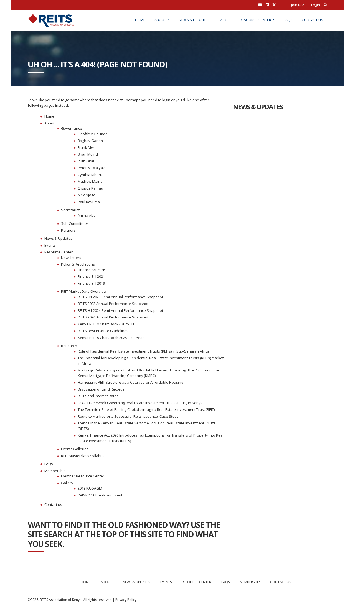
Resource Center (256, 19)
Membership (55, 470)
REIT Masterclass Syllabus (83, 455)
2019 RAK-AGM (90, 488)
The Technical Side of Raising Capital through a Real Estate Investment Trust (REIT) (146, 409)
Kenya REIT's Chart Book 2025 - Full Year (111, 337)
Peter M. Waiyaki (92, 167)
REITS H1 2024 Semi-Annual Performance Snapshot (120, 310)
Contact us (312, 19)
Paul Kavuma (89, 201)
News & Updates (194, 19)
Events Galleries (74, 448)
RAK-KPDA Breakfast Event (100, 495)
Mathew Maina (90, 181)
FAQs (288, 19)
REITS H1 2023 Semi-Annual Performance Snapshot (120, 296)
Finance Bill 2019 (91, 283)
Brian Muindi (88, 154)
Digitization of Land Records (101, 389)
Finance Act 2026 (91, 269)
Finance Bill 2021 (91, 276)
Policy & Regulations (78, 264)
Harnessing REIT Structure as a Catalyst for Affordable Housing (130, 382)
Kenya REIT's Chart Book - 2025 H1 (106, 324)
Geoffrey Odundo (93, 133)
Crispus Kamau (90, 188)
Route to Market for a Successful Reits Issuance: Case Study (128, 416)
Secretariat (70, 209)
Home (140, 19)
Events (224, 19)
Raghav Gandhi (91, 140)
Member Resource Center (82, 475)
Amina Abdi (87, 215)
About (160, 19)
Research (69, 345)
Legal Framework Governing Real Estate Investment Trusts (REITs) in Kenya (140, 402)
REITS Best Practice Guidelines (103, 330)
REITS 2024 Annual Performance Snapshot (113, 317)
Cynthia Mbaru (90, 174)
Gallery (67, 482)
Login (315, 4)
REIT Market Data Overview (83, 291)
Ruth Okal (86, 161)
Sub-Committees (75, 223)
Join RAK (298, 4)
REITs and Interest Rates (98, 395)
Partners (68, 230)
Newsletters (71, 257)
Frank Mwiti (87, 147)
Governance (71, 128)
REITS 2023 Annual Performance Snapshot (113, 303)
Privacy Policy (125, 599)
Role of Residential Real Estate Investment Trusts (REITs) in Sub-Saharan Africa (143, 351)
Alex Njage (86, 194)
